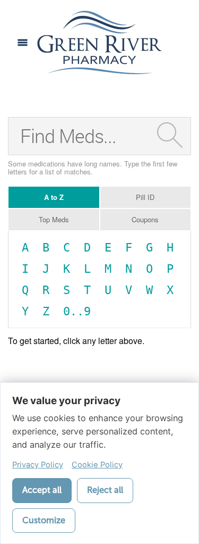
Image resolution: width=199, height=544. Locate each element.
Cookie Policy (97, 465)
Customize (43, 520)
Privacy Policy (37, 465)
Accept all (42, 490)
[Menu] (22, 43)
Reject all (105, 490)
